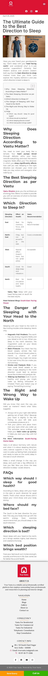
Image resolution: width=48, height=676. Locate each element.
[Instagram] (31, 11)
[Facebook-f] (15, 659)
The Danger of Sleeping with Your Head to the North (20, 103)
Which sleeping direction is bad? (19, 120)
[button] (44, 4)
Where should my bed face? (18, 118)
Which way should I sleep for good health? (21, 115)
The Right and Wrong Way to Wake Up (20, 108)
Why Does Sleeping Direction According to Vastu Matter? (20, 90)
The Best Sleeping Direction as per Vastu (20, 95)
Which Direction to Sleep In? (17, 99)
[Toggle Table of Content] (31, 86)
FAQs (8, 111)
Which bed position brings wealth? (20, 123)
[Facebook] (26, 11)
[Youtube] (36, 11)
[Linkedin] (21, 659)
